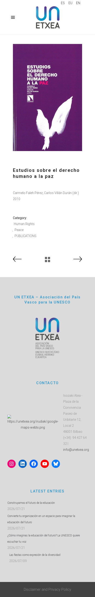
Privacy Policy (59, 589)
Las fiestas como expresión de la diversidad (34, 555)
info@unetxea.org (76, 450)
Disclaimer (32, 589)
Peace (19, 230)
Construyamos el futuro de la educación (31, 502)
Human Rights (24, 224)
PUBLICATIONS (25, 236)
